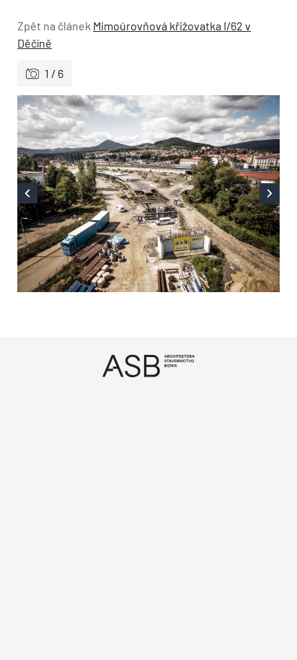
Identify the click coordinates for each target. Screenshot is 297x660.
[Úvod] (148, 365)
